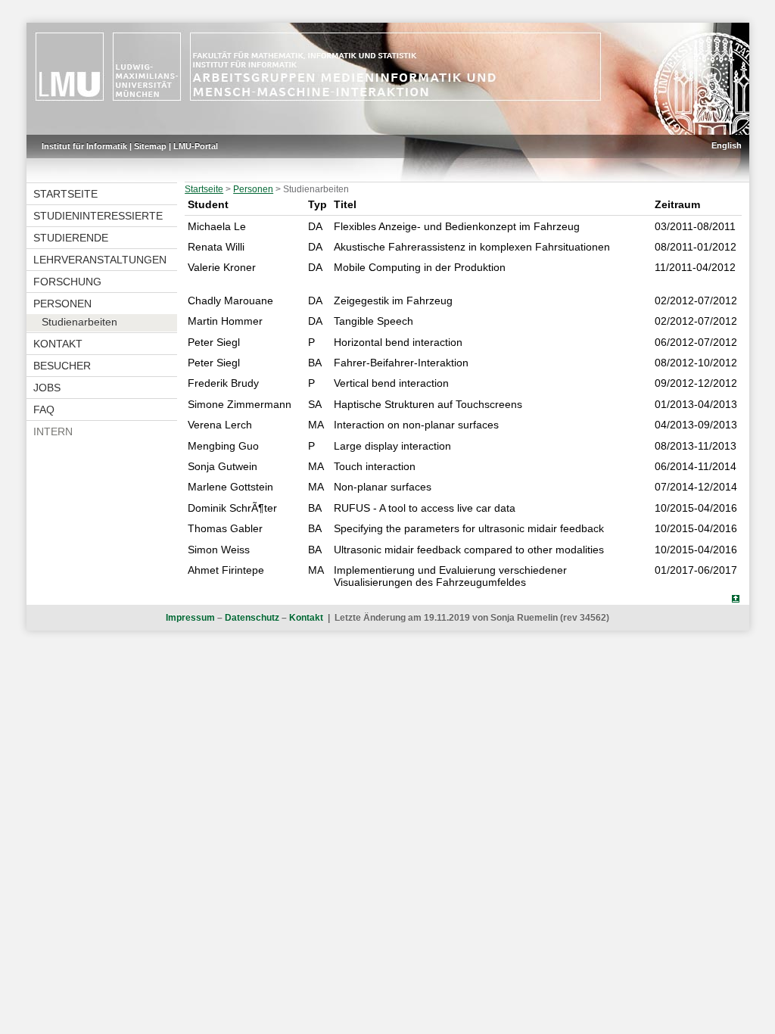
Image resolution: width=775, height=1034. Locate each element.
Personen (62, 303)
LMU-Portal (195, 146)
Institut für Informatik (84, 146)
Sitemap (150, 146)
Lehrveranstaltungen (100, 260)
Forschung (67, 282)
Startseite (65, 194)
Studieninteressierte (98, 216)
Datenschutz (252, 617)
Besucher (62, 366)
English (726, 145)
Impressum (190, 617)
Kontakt (57, 344)
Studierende (70, 238)
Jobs (47, 388)
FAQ (43, 409)
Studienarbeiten (79, 322)
